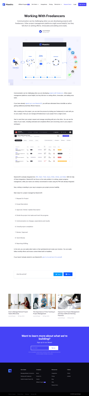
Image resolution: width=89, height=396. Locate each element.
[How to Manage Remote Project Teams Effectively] (19, 301)
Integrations (44, 4)
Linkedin (69, 376)
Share (68, 274)
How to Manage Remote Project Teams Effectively (18, 312)
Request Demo (67, 4)
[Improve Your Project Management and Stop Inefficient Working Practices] (69, 301)
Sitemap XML (33, 394)
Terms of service (12, 394)
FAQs (53, 382)
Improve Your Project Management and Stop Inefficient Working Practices (68, 313)
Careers (38, 379)
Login (74, 4)
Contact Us (38, 376)
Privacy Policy (20, 394)
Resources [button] (57, 4)
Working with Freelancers (26, 376)
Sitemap (27, 394)
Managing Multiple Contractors (27, 373)
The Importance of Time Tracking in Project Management (44, 312)
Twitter (68, 373)
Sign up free (82, 4)
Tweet (59, 274)
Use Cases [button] (34, 4)
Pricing (51, 4)
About (37, 373)
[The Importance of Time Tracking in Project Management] (44, 301)
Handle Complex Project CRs (27, 379)
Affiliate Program (24, 4)
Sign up (53, 348)
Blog (53, 379)
